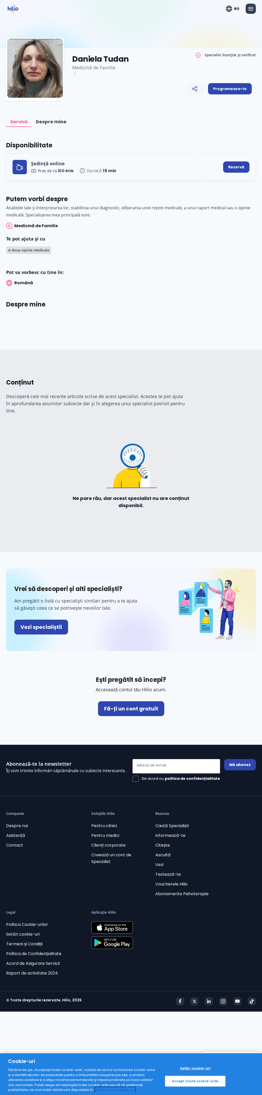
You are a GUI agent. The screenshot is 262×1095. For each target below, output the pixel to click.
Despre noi (17, 826)
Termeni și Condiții (24, 944)
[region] (131, 1074)
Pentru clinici (104, 826)
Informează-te (170, 835)
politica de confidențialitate (192, 778)
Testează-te (168, 874)
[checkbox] (176, 779)
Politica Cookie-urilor (27, 924)
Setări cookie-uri (23, 934)
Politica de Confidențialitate (33, 954)
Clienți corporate (108, 845)
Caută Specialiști (172, 826)
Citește (162, 845)
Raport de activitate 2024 (32, 973)
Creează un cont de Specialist (111, 858)
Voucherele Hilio (171, 884)
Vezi (159, 865)
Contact (14, 845)
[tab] (19, 122)
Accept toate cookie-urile (195, 1081)
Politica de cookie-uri (115, 1089)
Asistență (15, 835)
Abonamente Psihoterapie (182, 894)
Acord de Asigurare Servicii (33, 963)
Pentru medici (105, 835)
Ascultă (163, 855)
